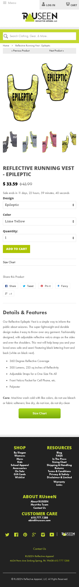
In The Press (59, 459)
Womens (19, 455)
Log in (50, 5)
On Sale (20, 471)
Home (6, 45)
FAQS (59, 455)
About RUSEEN (39, 501)
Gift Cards (20, 474)
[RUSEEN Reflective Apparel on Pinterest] (25, 535)
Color (7, 214)
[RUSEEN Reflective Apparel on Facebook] (16, 535)
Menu (11, 2)
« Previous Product (21, 50)
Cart (73, 5)
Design (8, 198)
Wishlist (20, 477)
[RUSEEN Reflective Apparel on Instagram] (43, 535)
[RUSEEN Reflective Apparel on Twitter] (7, 535)
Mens (19, 459)
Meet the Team (39, 504)
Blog (59, 452)
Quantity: (10, 231)
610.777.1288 (39, 517)
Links (59, 484)
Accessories (20, 468)
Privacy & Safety (59, 474)
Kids (19, 462)
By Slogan (20, 452)
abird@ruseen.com (39, 520)
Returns (59, 468)
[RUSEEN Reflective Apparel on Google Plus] (34, 535)
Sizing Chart (59, 462)
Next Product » (56, 50)
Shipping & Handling (59, 465)
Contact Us (39, 508)
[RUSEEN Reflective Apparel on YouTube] (52, 535)
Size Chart (9, 262)
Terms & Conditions (59, 471)
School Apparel (20, 465)
